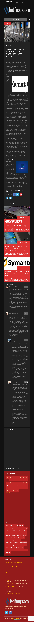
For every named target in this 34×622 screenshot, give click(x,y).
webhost (7, 191)
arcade (17, 528)
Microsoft (16, 542)
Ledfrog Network (15, 618)
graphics (19, 535)
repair (25, 545)
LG (23, 537)
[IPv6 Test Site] (17, 620)
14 (7, 485)
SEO (7, 547)
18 (20, 485)
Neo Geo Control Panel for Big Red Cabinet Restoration (13, 563)
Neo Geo (8, 545)
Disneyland (8, 532)
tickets (15, 547)
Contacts (9, 590)
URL (22, 547)
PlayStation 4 (15, 545)
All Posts (8, 1)
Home (5, 1)
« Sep (6, 492)
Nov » (10, 492)
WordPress (20, 550)
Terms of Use (10, 580)
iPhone (19, 537)
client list (14, 71)
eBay (19, 532)
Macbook (8, 540)
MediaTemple (9, 542)
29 (10, 490)
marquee (18, 540)
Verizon (8, 550)
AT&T (22, 528)
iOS (11, 537)
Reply (26, 287)
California (14, 530)
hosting (24, 535)
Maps (13, 540)
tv (18, 547)
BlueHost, (10, 190)
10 (17, 482)
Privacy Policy (10, 583)
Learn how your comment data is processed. (17, 467)
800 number (9, 525)
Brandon (19, 44)
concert (19, 530)
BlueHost (8, 530)
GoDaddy (8, 535)
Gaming (24, 532)
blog (26, 528)
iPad (15, 537)
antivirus (8, 528)
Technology (13, 1)
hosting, (14, 190)
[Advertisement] (17, 507)
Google (14, 535)
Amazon (16, 525)
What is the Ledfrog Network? (13, 593)
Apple (13, 528)
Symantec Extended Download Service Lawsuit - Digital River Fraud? (17, 273)
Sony (11, 547)
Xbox (26, 550)
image (7, 537)
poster (21, 545)
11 (20, 482)
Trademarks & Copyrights (12, 586)
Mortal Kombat (23, 542)
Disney (24, 530)
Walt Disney (14, 550)
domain (14, 532)
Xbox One (8, 552)
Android (21, 525)
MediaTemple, (19, 190)
